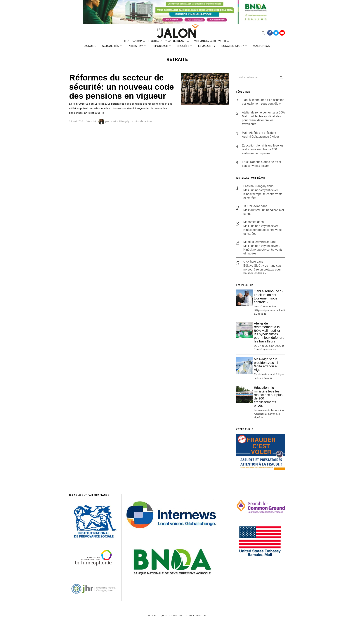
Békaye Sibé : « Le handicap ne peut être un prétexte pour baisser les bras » (262, 269)
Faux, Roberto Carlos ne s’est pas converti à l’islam (261, 163)
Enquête (183, 46)
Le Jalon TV (207, 46)
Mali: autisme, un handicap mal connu (263, 212)
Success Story (232, 46)
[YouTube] (282, 33)
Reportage (160, 46)
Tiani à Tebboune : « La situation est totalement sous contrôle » (263, 101)
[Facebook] (270, 33)
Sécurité (91, 121)
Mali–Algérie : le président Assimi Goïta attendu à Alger (260, 134)
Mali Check (261, 46)
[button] (280, 77)
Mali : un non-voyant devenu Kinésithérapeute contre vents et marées (262, 194)
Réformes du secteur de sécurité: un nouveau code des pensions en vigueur (121, 86)
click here (249, 261)
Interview (135, 46)
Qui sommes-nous (172, 615)
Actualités (110, 46)
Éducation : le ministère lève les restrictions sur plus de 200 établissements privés (262, 149)
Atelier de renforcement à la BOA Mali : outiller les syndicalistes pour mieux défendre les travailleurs (263, 118)
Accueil (90, 46)
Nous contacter (196, 615)
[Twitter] (276, 33)
